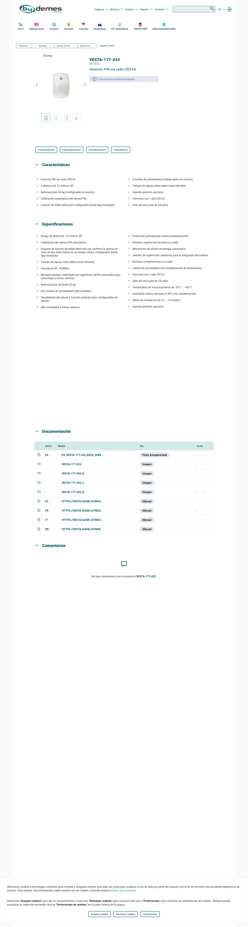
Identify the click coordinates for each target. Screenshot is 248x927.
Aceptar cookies (99, 914)
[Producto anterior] (37, 85)
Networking (100, 28)
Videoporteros (36, 28)
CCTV (21, 28)
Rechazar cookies (125, 914)
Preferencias (150, 914)
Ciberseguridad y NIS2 (164, 28)
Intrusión (69, 28)
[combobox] (194, 9)
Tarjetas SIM (140, 28)
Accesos (54, 28)
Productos (23, 45)
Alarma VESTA (63, 45)
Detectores (85, 45)
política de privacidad (123, 890)
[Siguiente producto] (85, 85)
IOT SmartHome (119, 28)
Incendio (83, 28)
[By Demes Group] (40, 9)
